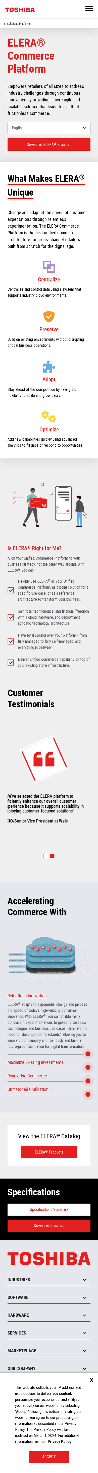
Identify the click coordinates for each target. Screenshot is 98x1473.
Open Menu (89, 9)
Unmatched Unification (28, 1089)
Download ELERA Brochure (49, 144)
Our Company (21, 1368)
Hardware (18, 1315)
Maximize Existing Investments (36, 1062)
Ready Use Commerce (27, 1075)
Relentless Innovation (27, 995)
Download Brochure (49, 1225)
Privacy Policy (59, 1441)
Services (17, 1333)
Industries (19, 1279)
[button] (45, 856)
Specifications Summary (49, 1209)
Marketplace (22, 1350)
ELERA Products (49, 1152)
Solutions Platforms (19, 24)
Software (18, 1297)
